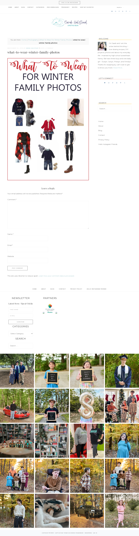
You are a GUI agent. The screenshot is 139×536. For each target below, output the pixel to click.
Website (10, 256)
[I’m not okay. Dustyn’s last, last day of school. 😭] (52, 406)
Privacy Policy (103, 140)
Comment (12, 200)
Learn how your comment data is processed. (56, 276)
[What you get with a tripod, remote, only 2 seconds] (17, 476)
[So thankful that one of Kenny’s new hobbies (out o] (87, 511)
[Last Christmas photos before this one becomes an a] (17, 511)
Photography (33, 40)
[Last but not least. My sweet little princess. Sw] (122, 441)
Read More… (118, 68)
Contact (101, 135)
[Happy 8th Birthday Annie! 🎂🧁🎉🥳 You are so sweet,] (87, 406)
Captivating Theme (61, 533)
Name (10, 234)
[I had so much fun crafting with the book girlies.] (17, 441)
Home (23, 40)
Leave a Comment (46, 48)
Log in (95, 533)
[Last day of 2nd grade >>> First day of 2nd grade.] (87, 371)
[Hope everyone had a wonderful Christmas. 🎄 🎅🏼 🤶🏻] (122, 406)
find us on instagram (69, 2)
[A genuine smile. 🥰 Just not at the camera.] (87, 476)
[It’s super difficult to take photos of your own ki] (122, 476)
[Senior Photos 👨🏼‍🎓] (17, 406)
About (100, 126)
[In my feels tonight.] (122, 371)
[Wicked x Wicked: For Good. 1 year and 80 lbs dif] (87, 441)
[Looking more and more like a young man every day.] (52, 476)
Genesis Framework (77, 533)
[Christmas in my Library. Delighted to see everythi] (52, 441)
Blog (100, 131)
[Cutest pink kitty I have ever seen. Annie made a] (122, 511)
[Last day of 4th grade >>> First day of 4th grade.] (52, 371)
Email (10, 245)
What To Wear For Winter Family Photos (56, 40)
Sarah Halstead (69, 22)
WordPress (88, 533)
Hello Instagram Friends (107, 144)
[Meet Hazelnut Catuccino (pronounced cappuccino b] (52, 511)
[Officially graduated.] (17, 371)
